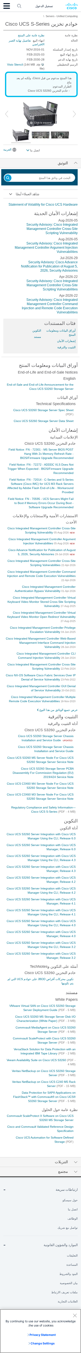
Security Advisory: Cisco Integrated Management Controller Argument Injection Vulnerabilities (46, 247)
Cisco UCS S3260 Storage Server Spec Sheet (43, 410)
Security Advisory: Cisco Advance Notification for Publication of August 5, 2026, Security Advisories (49, 266)
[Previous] (6, 114)
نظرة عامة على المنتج (31, 35)
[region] (40, 1331)
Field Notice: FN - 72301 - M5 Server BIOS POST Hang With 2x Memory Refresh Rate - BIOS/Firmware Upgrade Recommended (41, 454)
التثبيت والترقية (66, 347)
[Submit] (7, 178)
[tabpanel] (40, 205)
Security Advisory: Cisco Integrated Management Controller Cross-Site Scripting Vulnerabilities (52, 285)
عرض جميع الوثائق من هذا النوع (58, 710)
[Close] (75, 1315)
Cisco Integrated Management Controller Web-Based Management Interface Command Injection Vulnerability (41, 643)
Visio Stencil (15, 64)
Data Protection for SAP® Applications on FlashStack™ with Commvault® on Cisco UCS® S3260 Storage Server (44, 1097)
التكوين (36, 330)
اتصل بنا (34, 150)
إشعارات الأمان (66, 341)
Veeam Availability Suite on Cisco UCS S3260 (37, 1060)
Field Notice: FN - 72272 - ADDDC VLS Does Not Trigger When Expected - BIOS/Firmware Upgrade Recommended (40, 469)
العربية (7, 149)
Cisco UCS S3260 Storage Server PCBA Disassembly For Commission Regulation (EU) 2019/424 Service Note (43, 773)
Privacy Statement (42, 1335)
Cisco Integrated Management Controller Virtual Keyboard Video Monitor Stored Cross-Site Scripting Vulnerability (41, 602)
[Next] (74, 114)
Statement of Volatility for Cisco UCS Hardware (43, 204)
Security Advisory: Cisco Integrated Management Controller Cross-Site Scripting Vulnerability (52, 229)
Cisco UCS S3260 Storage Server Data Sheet (44, 421)
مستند (37, 336)
